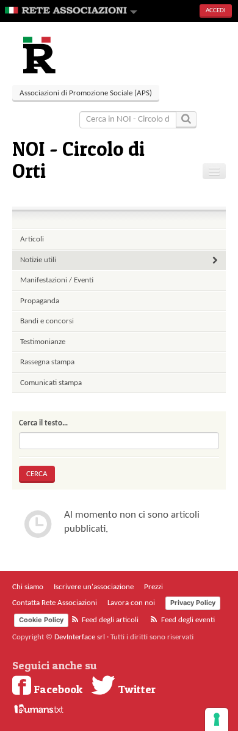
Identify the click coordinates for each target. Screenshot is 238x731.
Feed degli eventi (187, 620)
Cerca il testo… (43, 423)
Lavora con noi (131, 603)
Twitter (135, 689)
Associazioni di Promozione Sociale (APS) (86, 93)
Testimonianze (42, 342)
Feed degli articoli (109, 620)
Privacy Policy (192, 602)
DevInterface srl (79, 637)
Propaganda (39, 301)
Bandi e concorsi (47, 321)
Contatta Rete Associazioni (54, 603)
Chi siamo (27, 587)
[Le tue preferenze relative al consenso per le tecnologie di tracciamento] (216, 719)
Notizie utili (38, 260)
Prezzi (153, 587)
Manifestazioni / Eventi (56, 280)
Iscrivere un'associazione (94, 587)
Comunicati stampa (51, 383)
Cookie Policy (41, 619)
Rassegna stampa (47, 362)
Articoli (32, 239)
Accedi (216, 10)
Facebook (56, 689)
